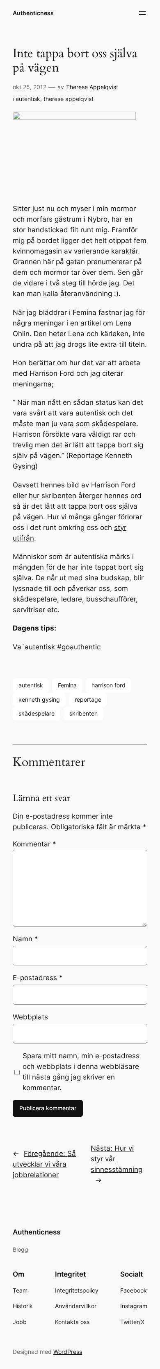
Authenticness (33, 12)
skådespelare (36, 713)
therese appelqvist (68, 98)
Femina (67, 685)
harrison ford (108, 685)
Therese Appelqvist (92, 86)
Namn (25, 939)
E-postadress (38, 978)
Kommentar (34, 844)
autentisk (28, 98)
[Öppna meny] (142, 13)
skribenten (83, 713)
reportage (88, 699)
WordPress (67, 1351)
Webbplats (30, 1017)
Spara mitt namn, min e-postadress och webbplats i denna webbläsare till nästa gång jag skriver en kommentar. (81, 1072)
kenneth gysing (39, 699)
